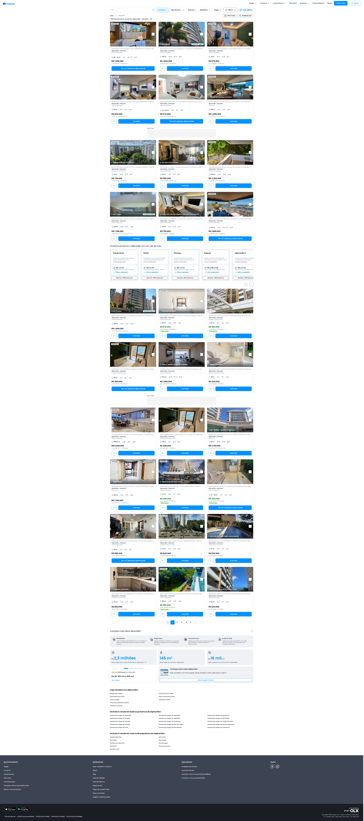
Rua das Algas (163, 743)
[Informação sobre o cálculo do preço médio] (145, 662)
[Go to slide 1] (126, 668)
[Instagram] (277, 766)
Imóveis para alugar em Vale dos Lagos (171, 724)
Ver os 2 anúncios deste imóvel (230, 238)
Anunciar (303, 3)
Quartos (191, 10)
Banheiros (204, 10)
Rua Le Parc (162, 737)
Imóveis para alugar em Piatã (119, 727)
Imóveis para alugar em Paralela (120, 718)
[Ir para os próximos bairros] (251, 284)
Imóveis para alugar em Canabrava (218, 727)
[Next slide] (153, 34)
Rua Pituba (113, 740)
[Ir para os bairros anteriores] (246, 284)
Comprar (263, 3)
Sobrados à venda (164, 699)
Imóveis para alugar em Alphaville (120, 715)
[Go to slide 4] (140, 668)
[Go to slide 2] (131, 668)
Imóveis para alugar (116, 693)
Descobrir (293, 3)
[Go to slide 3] (136, 668)
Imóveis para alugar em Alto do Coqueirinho (221, 724)
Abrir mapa (231, 16)
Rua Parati (113, 746)
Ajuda (329, 3)
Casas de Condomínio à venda (119, 702)
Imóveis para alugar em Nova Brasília (170, 727)
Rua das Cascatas (164, 746)
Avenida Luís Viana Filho (117, 743)
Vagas (216, 10)
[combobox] (133, 10)
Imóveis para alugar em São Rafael (218, 718)
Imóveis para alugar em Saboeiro (120, 721)
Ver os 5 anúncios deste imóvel (182, 121)
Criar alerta (247, 10)
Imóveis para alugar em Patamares (170, 721)
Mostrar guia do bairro (206, 680)
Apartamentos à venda (117, 696)
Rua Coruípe (162, 740)
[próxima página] (195, 622)
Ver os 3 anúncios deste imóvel (133, 68)
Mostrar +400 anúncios (215, 278)
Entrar (356, 3)
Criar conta (340, 3)
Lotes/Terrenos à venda (166, 693)
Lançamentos (278, 3)
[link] (181, 47)
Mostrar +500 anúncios (124, 278)
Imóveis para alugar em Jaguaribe (169, 718)
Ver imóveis (116, 680)
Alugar (251, 3)
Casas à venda (114, 699)
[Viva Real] (10, 3)
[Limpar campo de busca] (153, 10)
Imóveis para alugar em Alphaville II (218, 715)
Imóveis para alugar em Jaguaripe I (170, 715)
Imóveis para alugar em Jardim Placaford (220, 721)
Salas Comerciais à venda (167, 696)
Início (111, 15)
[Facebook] (272, 766)
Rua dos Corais (114, 749)
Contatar (185, 68)
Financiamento (318, 3)
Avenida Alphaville (115, 737)
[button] (133, 47)
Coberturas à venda (116, 705)
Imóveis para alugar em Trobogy (120, 724)
